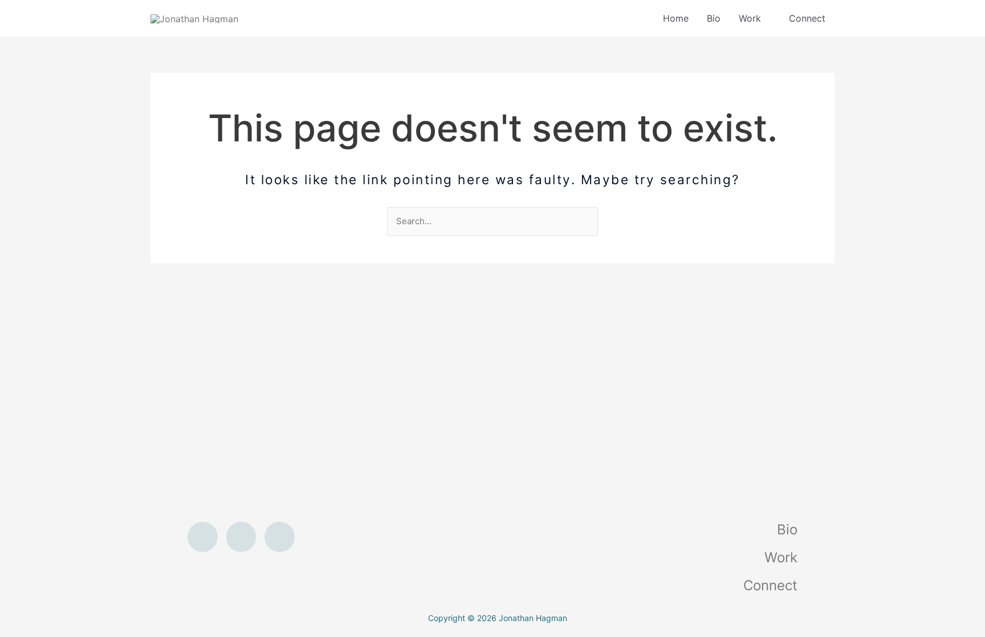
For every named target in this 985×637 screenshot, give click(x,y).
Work (750, 18)
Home (676, 18)
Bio (714, 18)
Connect (807, 18)
